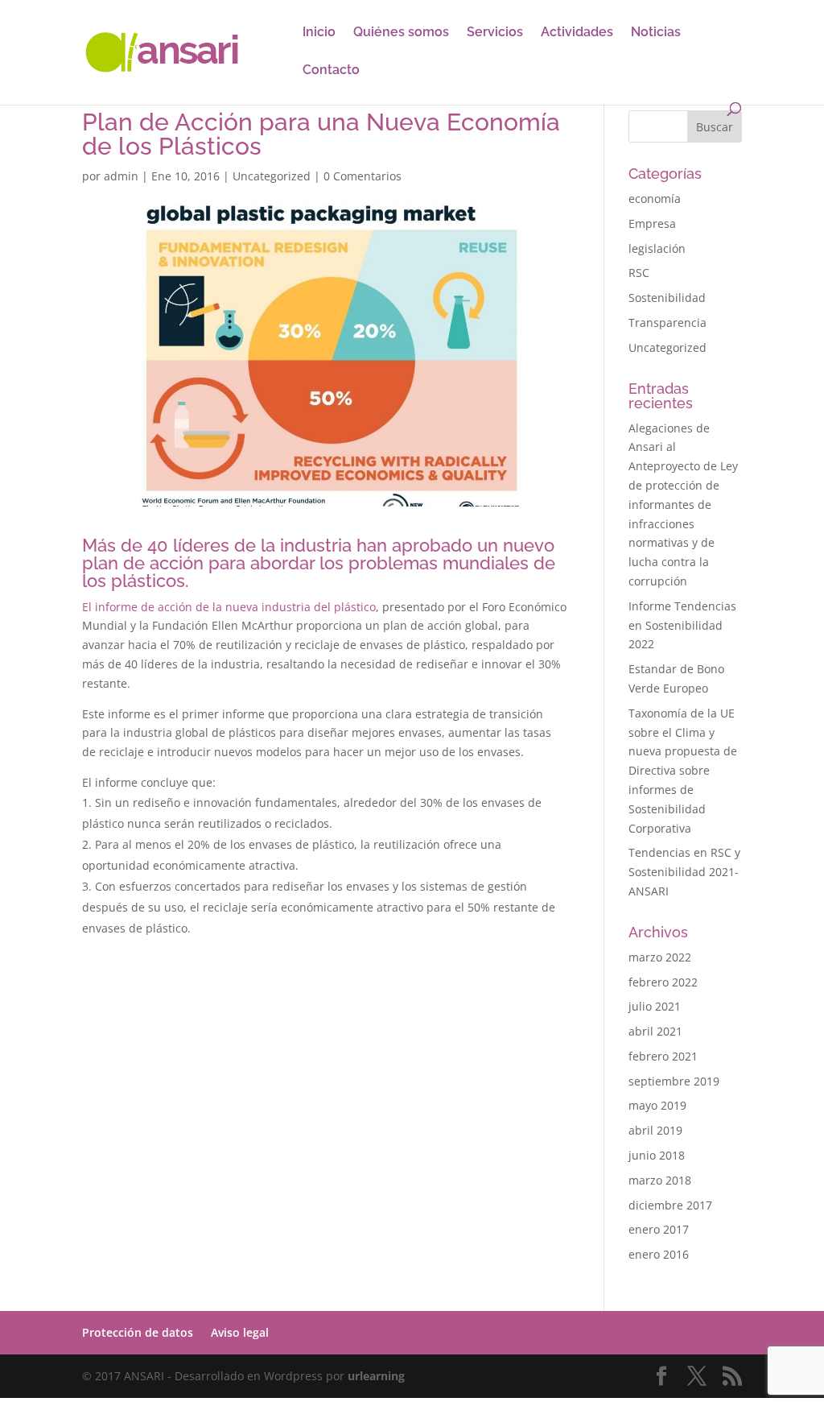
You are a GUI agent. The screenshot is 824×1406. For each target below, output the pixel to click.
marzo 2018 (659, 1180)
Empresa (652, 223)
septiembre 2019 (673, 1081)
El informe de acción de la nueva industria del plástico (229, 606)
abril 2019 (655, 1130)
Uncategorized (272, 176)
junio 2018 (656, 1155)
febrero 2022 (663, 982)
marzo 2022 (659, 957)
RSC (638, 272)
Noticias (656, 33)
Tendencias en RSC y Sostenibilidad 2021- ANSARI (684, 872)
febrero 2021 (663, 1056)
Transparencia (667, 322)
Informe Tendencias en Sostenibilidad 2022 (682, 625)
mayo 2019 (657, 1105)
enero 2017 (658, 1229)
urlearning (376, 1375)
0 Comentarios (362, 176)
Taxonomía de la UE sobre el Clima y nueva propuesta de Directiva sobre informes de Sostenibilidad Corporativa (682, 770)
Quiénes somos (401, 33)
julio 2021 (654, 1006)
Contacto (331, 70)
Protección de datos (137, 1332)
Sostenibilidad (667, 297)
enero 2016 (658, 1254)
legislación (657, 248)
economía (654, 198)
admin (121, 176)
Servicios (495, 33)
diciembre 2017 (670, 1205)
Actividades (577, 33)
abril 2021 (655, 1031)
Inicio (319, 33)
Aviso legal (240, 1332)
